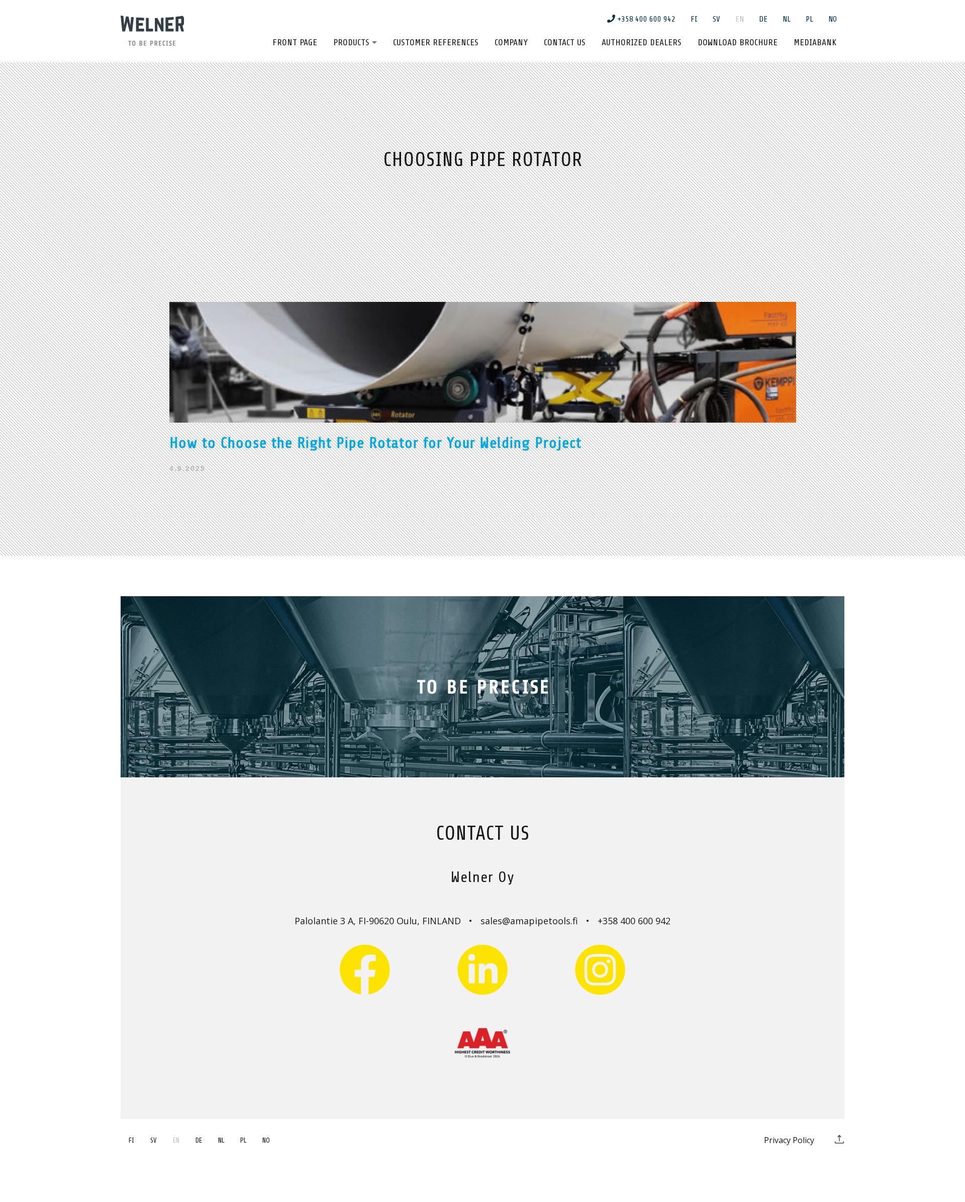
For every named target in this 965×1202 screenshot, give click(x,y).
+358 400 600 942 (645, 19)
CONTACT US (483, 833)
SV (716, 19)
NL (787, 19)
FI (694, 19)
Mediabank (815, 42)
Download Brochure (738, 42)
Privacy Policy (789, 1140)
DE (763, 19)
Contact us (565, 42)
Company (511, 42)
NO (832, 19)
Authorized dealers (642, 42)
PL (809, 19)
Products (351, 42)
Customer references (435, 42)
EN (739, 19)
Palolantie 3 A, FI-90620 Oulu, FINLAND (378, 921)
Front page (294, 42)
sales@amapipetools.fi (529, 921)
